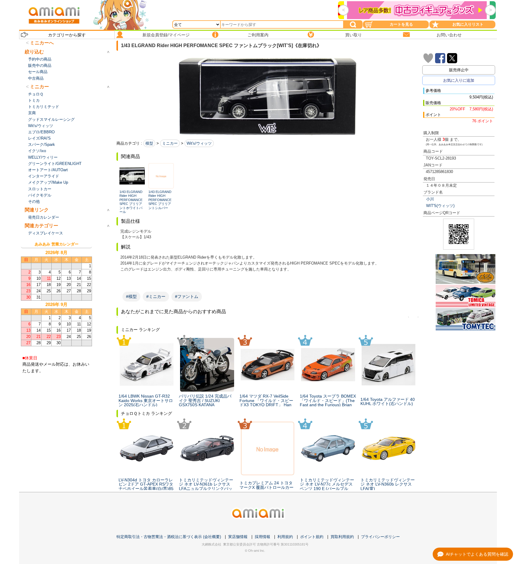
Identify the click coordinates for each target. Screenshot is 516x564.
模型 (149, 143)
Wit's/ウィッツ (199, 143)
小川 (430, 199)
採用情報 (262, 536)
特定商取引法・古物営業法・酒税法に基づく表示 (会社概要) (168, 536)
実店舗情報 (238, 536)
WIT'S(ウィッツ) (440, 205)
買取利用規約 (342, 536)
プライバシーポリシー (380, 536)
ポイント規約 (311, 536)
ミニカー (170, 143)
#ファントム (186, 296)
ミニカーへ (42, 42)
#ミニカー (155, 296)
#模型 (131, 296)
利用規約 (285, 536)
